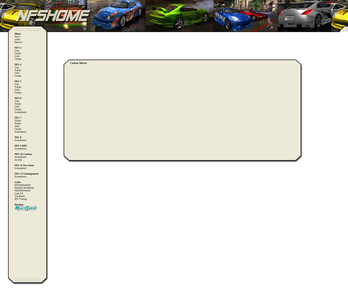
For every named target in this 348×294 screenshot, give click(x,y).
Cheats (18, 59)
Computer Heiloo (14, 291)
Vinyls (18, 120)
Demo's (18, 42)
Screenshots (20, 112)
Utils (17, 56)
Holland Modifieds (24, 187)
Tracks (18, 53)
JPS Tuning (21, 199)
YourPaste (20, 196)
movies (18, 159)
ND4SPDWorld (22, 190)
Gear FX (19, 193)
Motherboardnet (23, 185)
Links (17, 39)
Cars (17, 50)
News (17, 36)
